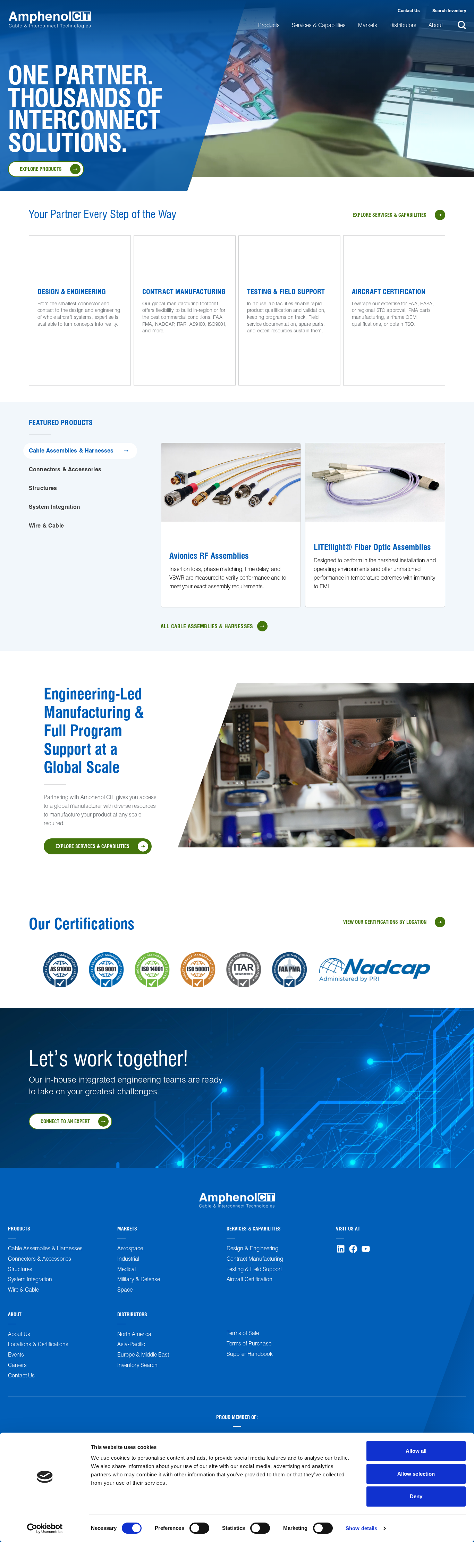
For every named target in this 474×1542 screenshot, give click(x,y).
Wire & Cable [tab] (46, 525)
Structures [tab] (43, 487)
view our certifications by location (384, 922)
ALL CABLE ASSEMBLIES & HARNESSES (207, 626)
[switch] (199, 1528)
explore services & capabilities (389, 215)
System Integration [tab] (54, 506)
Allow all (416, 1451)
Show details (361, 1528)
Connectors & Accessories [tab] (65, 469)
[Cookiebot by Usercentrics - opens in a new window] (45, 1528)
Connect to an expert (65, 1121)
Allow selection (416, 1474)
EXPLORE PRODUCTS (41, 169)
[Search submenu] (460, 25)
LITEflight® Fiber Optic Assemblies (372, 546)
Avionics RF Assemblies (209, 555)
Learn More (50, 342)
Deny (416, 1496)
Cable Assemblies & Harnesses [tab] (71, 450)
